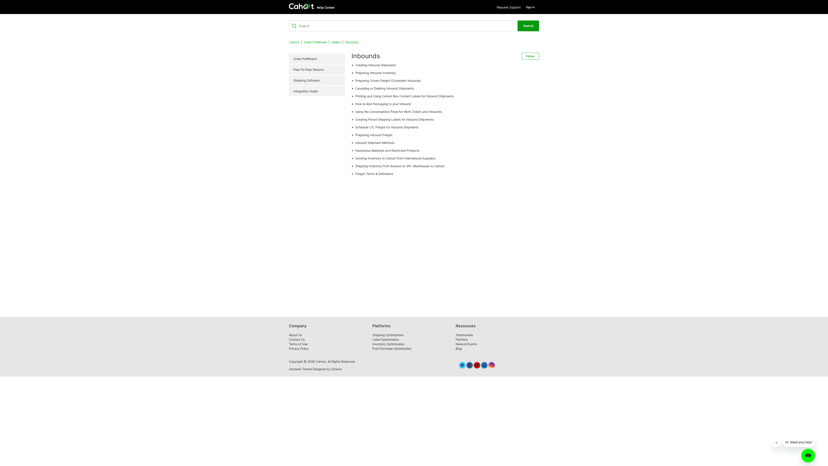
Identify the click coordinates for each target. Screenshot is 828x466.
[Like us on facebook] (469, 365)
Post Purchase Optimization (391, 348)
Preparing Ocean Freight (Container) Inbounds (388, 80)
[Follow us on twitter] (462, 365)
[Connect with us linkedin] (484, 365)
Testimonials (464, 335)
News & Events (466, 344)
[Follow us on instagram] (491, 365)
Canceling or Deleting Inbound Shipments (384, 88)
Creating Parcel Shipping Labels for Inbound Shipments (394, 119)
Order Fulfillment (315, 42)
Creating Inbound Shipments (375, 65)
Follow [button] (530, 56)
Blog (459, 348)
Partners (461, 339)
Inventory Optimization (388, 344)
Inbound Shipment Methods (374, 143)
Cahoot (294, 42)
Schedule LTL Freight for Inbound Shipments (386, 127)
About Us (295, 335)
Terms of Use (298, 344)
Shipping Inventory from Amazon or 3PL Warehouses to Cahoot (399, 166)
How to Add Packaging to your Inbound (383, 104)
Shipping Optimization (388, 335)
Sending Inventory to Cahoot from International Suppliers (395, 158)
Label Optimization (385, 339)
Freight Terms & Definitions (374, 174)
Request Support (509, 7)
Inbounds (351, 42)
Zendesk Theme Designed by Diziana (315, 369)
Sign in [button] (530, 7)
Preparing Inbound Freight (373, 135)
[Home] (313, 7)
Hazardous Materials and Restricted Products (387, 150)
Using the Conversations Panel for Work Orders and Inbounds (398, 111)
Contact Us (297, 339)
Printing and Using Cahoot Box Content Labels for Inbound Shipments (404, 96)
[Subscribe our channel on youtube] (477, 365)
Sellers (336, 42)
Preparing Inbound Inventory (375, 73)
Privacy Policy (299, 348)
